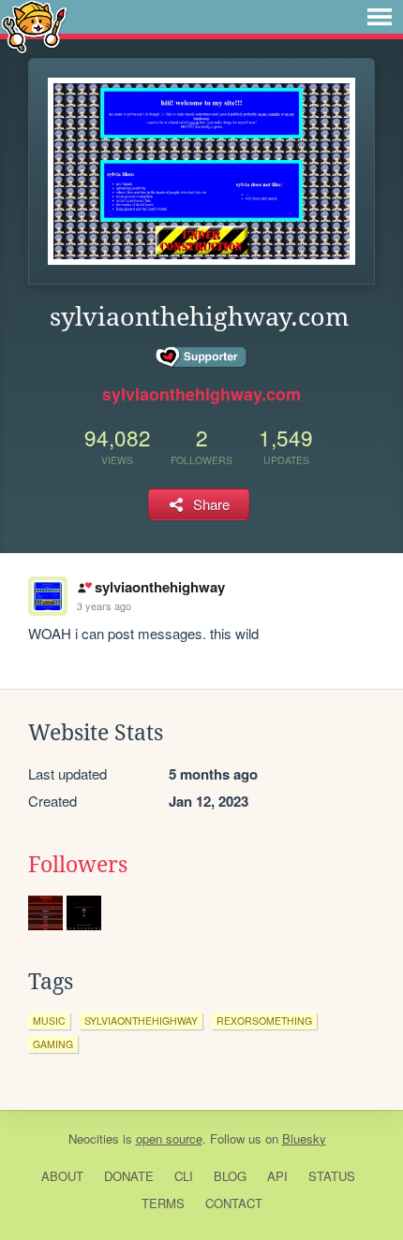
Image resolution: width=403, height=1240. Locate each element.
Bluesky (304, 1138)
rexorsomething (264, 1021)
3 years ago (104, 605)
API (277, 1176)
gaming (53, 1044)
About (62, 1176)
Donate (129, 1176)
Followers (77, 865)
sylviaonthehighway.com (201, 394)
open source (169, 1138)
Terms (163, 1203)
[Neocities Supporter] (202, 357)
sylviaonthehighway (159, 586)
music (49, 1021)
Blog (230, 1176)
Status (331, 1176)
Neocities (93, 1138)
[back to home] (34, 26)
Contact (233, 1203)
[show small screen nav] (379, 17)
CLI (183, 1176)
